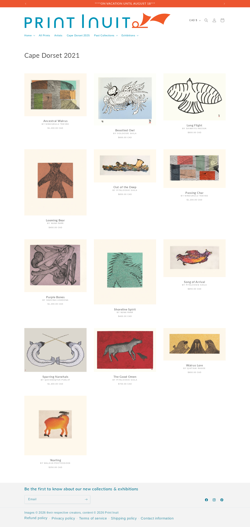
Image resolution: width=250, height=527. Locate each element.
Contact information (157, 518)
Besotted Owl (125, 130)
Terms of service (93, 518)
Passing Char (194, 192)
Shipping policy (124, 518)
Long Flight (194, 125)
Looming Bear (55, 220)
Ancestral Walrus (55, 121)
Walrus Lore (194, 365)
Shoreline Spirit (125, 309)
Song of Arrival (194, 281)
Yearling (55, 460)
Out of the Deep (125, 187)
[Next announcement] (224, 3)
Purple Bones (55, 297)
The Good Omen (124, 376)
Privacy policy (63, 518)
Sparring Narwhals (55, 376)
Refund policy (36, 518)
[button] (29, 35)
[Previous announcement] (26, 3)
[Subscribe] (86, 499)
